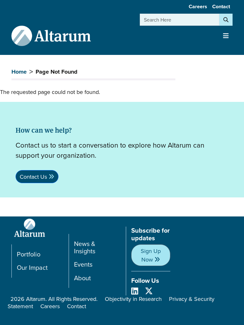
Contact (221, 6)
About (82, 278)
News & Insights (84, 247)
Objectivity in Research (133, 299)
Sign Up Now (151, 255)
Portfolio (28, 254)
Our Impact (32, 267)
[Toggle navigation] (226, 35)
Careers (198, 6)
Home (19, 72)
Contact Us (33, 177)
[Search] (226, 20)
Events (83, 264)
